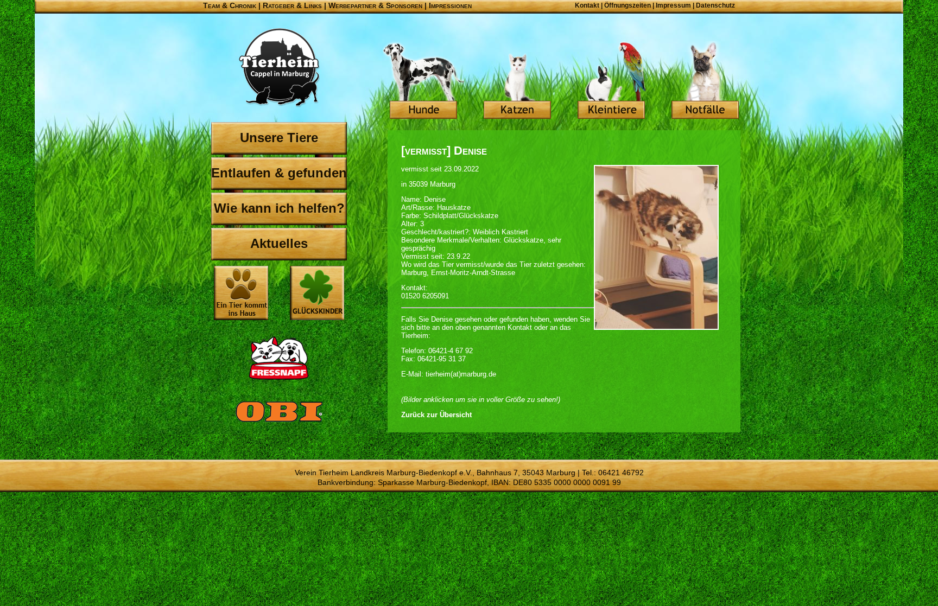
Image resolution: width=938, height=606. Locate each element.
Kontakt (587, 5)
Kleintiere (611, 81)
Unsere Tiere (279, 137)
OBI (279, 423)
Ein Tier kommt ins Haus (241, 293)
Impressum (673, 5)
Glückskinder (317, 294)
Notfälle (705, 81)
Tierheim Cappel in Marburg (279, 68)
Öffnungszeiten (627, 5)
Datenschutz (715, 5)
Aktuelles (279, 243)
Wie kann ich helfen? (279, 208)
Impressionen (450, 5)
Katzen (517, 81)
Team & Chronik (229, 5)
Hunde (423, 81)
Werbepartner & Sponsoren (375, 5)
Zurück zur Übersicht (436, 415)
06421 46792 (621, 472)
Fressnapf (279, 358)
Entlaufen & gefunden (279, 172)
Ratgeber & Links (292, 5)
